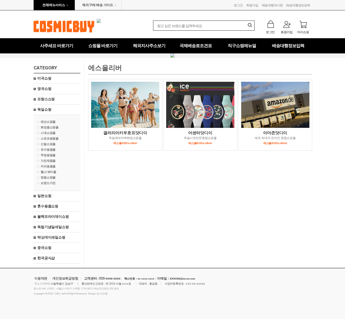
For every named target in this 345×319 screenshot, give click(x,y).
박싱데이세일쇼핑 (51, 237)
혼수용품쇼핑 (47, 206)
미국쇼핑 (44, 78)
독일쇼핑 (44, 109)
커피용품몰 (48, 166)
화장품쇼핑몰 (50, 127)
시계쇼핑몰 (48, 133)
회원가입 (252, 5)
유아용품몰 (48, 149)
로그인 (238, 5)
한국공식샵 (46, 258)
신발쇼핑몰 (48, 144)
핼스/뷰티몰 (48, 172)
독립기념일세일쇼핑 (53, 227)
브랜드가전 (48, 183)
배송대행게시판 (272, 5)
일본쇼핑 (44, 196)
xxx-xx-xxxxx (195, 283)
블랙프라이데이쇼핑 (53, 216)
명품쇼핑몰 (48, 177)
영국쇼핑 (44, 89)
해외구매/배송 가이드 (97, 5)
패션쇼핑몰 (48, 122)
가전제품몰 (48, 161)
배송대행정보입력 (298, 5)
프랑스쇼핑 (46, 99)
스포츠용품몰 (50, 138)
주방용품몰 (48, 155)
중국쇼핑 (44, 248)
